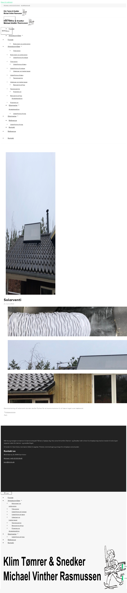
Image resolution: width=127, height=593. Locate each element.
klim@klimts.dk (25, 5)
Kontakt (11, 138)
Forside (10, 39)
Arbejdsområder (15, 35)
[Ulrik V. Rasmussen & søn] (19, 26)
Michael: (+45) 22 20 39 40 (12, 5)
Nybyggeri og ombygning (21, 44)
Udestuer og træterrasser (18, 82)
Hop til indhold (6, 2)
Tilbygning (16, 51)
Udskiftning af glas (19, 114)
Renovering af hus (16, 96)
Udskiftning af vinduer (17, 68)
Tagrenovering (15, 89)
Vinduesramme (10, 412)
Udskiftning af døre (19, 64)
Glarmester (12, 116)
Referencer (13, 120)
